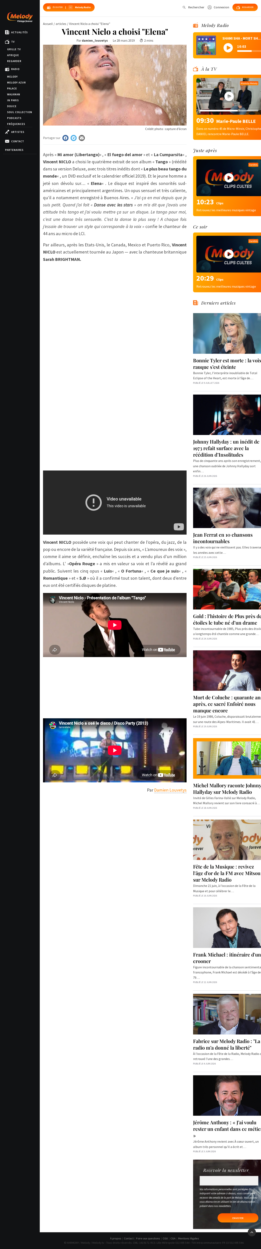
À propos (115, 1238)
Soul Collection (19, 112)
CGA (173, 1238)
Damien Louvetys (170, 790)
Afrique (13, 55)
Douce (12, 106)
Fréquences (16, 124)
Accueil (48, 24)
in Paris (13, 100)
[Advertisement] (115, 437)
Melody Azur (16, 82)
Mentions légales (188, 1238)
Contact (17, 141)
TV (13, 41)
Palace (12, 88)
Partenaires (14, 150)
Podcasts (14, 118)
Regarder (14, 61)
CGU (165, 1238)
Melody (12, 76)
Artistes (17, 132)
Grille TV (14, 49)
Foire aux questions (148, 1238)
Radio (15, 69)
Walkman (13, 94)
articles (61, 24)
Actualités (19, 32)
